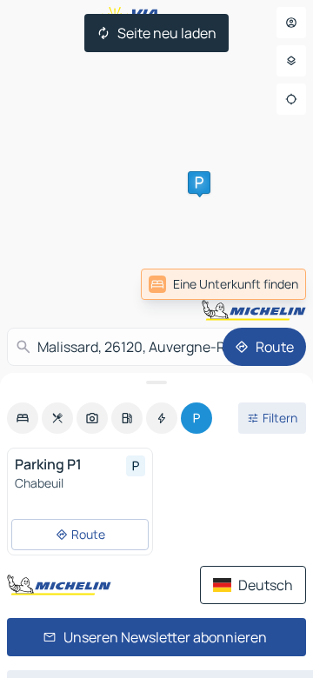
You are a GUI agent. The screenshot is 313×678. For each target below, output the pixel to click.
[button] (199, 182)
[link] (268, 284)
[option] (22, 418)
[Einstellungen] (291, 60)
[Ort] (291, 99)
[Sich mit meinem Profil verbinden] (291, 22)
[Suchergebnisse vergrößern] (156, 382)
